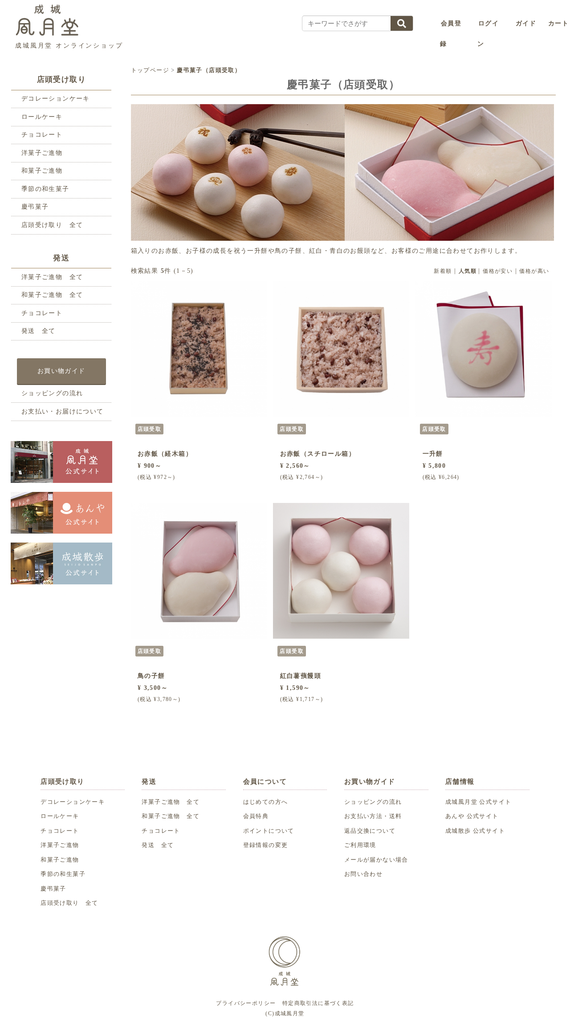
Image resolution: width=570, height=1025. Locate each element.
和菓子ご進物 (41, 170)
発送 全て (38, 331)
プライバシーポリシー (246, 1003)
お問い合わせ (363, 874)
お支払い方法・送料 (373, 816)
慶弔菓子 (35, 206)
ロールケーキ (41, 116)
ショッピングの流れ (52, 393)
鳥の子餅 (151, 676)
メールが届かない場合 (376, 860)
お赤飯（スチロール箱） (317, 453)
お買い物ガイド (61, 370)
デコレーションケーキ (55, 98)
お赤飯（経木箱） (165, 453)
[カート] (543, 23)
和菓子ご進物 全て (52, 295)
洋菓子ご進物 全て (52, 277)
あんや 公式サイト (472, 816)
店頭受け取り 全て (52, 225)
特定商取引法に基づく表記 (318, 1003)
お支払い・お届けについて (62, 411)
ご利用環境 (360, 845)
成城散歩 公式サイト (475, 831)
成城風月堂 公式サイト (478, 802)
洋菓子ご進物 (41, 153)
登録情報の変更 (265, 845)
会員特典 (256, 816)
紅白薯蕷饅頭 (300, 676)
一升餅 (433, 453)
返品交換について (369, 831)
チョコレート (41, 134)
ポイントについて (268, 831)
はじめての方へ (265, 802)
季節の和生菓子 (45, 189)
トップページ (150, 70)
